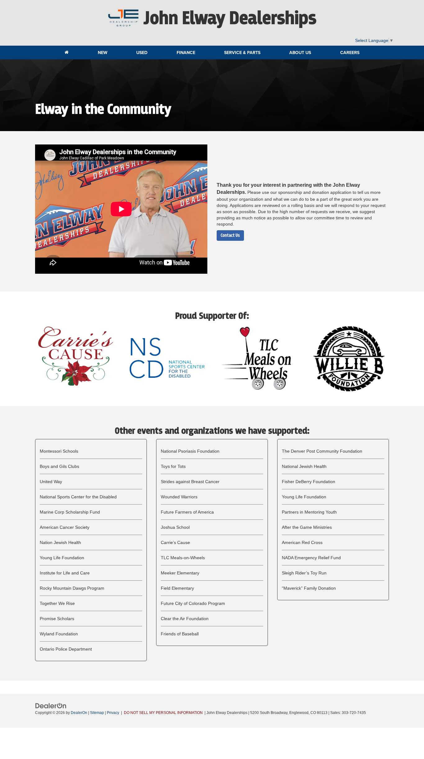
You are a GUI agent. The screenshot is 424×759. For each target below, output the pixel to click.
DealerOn (79, 713)
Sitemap (97, 713)
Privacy (113, 713)
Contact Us (230, 235)
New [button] (102, 52)
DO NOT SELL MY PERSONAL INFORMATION (163, 713)
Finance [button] (186, 52)
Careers (349, 52)
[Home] (66, 52)
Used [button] (141, 52)
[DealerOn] (51, 705)
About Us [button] (300, 52)
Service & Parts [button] (242, 52)
